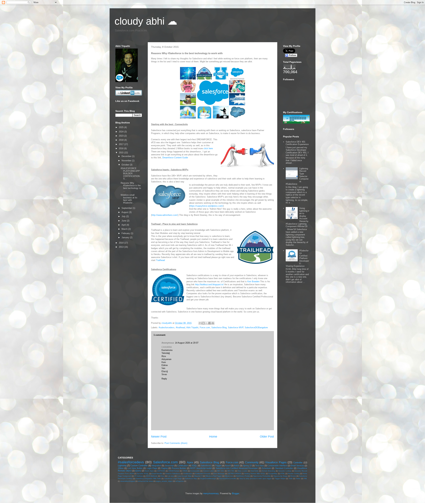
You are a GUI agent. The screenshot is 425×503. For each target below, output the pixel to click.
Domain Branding (268, 471)
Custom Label (208, 471)
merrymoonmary (211, 493)
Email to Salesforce (173, 473)
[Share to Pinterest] (212, 323)
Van (163, 368)
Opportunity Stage (280, 476)
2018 (121, 140)
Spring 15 (247, 465)
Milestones (229, 476)
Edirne (165, 365)
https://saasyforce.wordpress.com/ (206, 206)
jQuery (138, 471)
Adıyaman (166, 359)
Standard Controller (284, 468)
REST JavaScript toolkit (201, 468)
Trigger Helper (280, 478)
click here (208, 148)
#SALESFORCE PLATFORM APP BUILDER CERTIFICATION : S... (131, 173)
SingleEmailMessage (208, 478)
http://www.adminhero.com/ (165, 215)
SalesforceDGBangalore (256, 327)
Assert (228, 465)
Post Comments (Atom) (176, 443)
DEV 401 (220, 471)
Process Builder (179, 468)
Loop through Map (184, 476)
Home (213, 436)
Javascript (169, 465)
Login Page (152, 468)
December (127, 156)
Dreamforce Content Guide (175, 157)
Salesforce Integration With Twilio (148, 478)
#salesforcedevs (166, 327)
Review (293, 476)
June (124, 220)
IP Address (138, 476)
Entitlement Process (202, 473)
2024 (121, 131)
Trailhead (160, 260)
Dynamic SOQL (143, 473)
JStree (121, 468)
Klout (163, 476)
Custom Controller (139, 465)
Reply (164, 378)
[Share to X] (206, 323)
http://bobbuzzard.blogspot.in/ (209, 284)
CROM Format (173, 471)
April (124, 225)
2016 (121, 148)
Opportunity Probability (261, 476)
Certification (182, 465)
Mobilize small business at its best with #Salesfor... (129, 199)
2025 (121, 127)
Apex (190, 462)
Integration (156, 465)
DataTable (254, 471)
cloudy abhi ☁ (146, 21)
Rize (164, 356)
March (125, 229)
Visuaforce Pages (275, 462)
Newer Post (159, 436)
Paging (164, 468)
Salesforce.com (165, 462)
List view (171, 476)
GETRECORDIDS (234, 473)
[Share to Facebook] (209, 323)
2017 (121, 144)
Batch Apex (149, 471)
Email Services (297, 465)
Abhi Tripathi (192, 327)
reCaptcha (180, 481)
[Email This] (200, 323)
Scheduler (266, 468)
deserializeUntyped (127, 481)
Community (251, 462)
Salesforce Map (191, 478)
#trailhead (180, 327)
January (126, 237)
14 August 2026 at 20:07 (186, 343)
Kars (164, 362)
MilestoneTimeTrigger (214, 476)
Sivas (164, 374)
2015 (121, 152)
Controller (297, 462)
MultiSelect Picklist (243, 476)
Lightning (122, 465)
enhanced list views (145, 481)
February (126, 233)
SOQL (194, 465)
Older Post (267, 436)
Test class (259, 465)
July (124, 216)
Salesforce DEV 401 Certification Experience (297, 143)
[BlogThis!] (203, 323)
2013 (121, 247)
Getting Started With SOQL (254, 473)
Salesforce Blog (219, 327)
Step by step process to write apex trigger (255, 478)
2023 (121, 136)
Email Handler (157, 473)
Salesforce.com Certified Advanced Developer (237, 468)
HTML (282, 473)
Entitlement (187, 473)
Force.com (205, 327)
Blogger (235, 493)
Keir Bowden (253, 281)
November (127, 160)
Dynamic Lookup (284, 471)
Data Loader (243, 471)
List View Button (135, 468)
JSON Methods (151, 476)
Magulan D (198, 476)
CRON (184, 471)
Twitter (298, 478)
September (127, 208)
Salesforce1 (206, 465)
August (125, 212)
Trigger (218, 465)
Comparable (195, 471)
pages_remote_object (164, 481)
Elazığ (165, 371)
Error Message (219, 473)
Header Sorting (293, 473)
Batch (236, 465)
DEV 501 (231, 471)
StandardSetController (227, 478)
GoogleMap (272, 473)
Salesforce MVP (235, 327)
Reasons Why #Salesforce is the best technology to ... (131, 187)
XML (305, 478)
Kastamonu (167, 350)
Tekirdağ (166, 353)
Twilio (291, 478)
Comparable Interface (277, 465)
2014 (121, 243)
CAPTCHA (161, 471)
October (126, 164)
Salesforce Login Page (173, 478)
